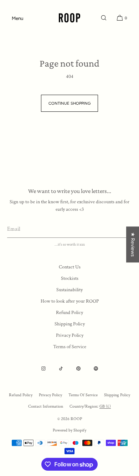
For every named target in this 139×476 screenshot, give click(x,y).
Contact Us (70, 267)
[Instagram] (43, 368)
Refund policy (20, 395)
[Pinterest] (78, 368)
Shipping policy (117, 395)
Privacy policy (50, 395)
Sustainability (69, 290)
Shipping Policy (70, 324)
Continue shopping (69, 103)
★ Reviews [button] (133, 244)
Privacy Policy (69, 335)
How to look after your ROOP (70, 301)
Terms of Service (69, 347)
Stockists (69, 278)
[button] (103, 18)
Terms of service (83, 395)
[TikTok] (61, 368)
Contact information (45, 406)
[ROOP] (69, 17)
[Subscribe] (123, 228)
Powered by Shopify (69, 430)
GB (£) (105, 406)
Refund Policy (69, 312)
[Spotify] (96, 368)
